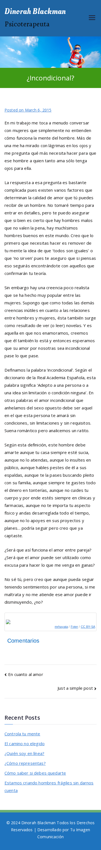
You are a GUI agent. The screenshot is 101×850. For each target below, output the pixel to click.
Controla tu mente (22, 733)
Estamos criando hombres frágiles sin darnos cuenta (48, 786)
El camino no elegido (24, 743)
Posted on (27, 110)
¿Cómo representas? (25, 763)
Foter (74, 626)
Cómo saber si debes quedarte (35, 773)
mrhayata (61, 626)
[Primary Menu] (92, 18)
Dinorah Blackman (35, 11)
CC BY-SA (88, 626)
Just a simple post (75, 688)
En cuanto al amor (25, 674)
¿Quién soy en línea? (24, 753)
